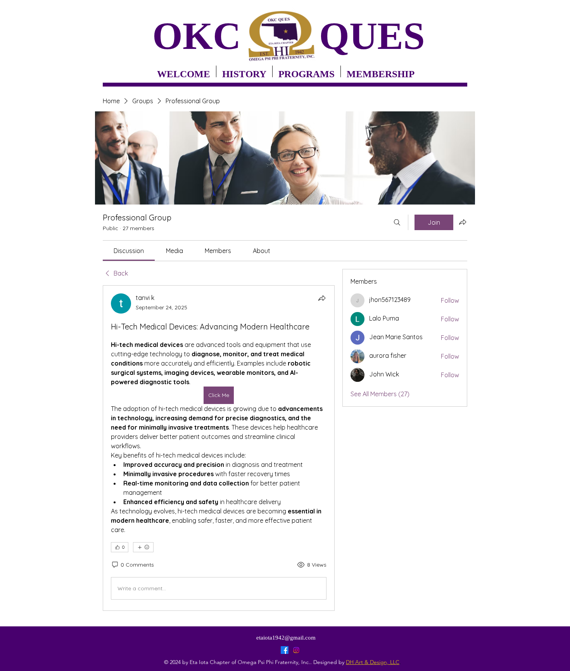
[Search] (397, 222)
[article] (219, 448)
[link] (129, 251)
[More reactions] (143, 547)
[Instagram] (296, 650)
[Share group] (462, 222)
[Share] (321, 298)
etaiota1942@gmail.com (286, 638)
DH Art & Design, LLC (372, 662)
